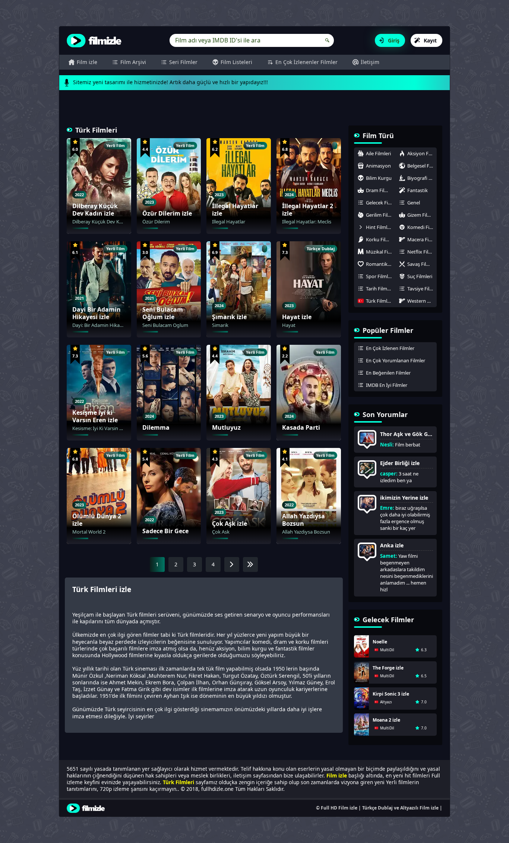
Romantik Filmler (380, 264)
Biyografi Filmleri (422, 178)
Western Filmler (422, 301)
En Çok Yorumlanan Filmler (395, 360)
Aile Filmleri (378, 153)
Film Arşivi (133, 62)
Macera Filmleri (422, 239)
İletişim (370, 62)
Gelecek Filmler (380, 202)
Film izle (87, 62)
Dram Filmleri (380, 190)
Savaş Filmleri (422, 264)
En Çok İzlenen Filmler (390, 348)
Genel (413, 202)
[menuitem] (83, 62)
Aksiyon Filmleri (422, 153)
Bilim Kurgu (379, 178)
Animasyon (378, 165)
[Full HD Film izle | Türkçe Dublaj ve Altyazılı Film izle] (96, 40)
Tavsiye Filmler (422, 288)
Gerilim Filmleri (380, 214)
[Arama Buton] (327, 40)
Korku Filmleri (380, 239)
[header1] (254, 111)
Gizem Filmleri (422, 214)
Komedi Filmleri (422, 227)
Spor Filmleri (379, 276)
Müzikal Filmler (380, 251)
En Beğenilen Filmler (388, 372)
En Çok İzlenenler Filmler (306, 62)
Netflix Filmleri (422, 251)
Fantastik (417, 190)
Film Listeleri (236, 62)
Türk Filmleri (379, 301)
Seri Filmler (183, 62)
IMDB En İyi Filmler (386, 385)
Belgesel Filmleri (422, 165)
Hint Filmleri (379, 227)
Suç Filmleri (419, 276)
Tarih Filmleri (380, 288)
